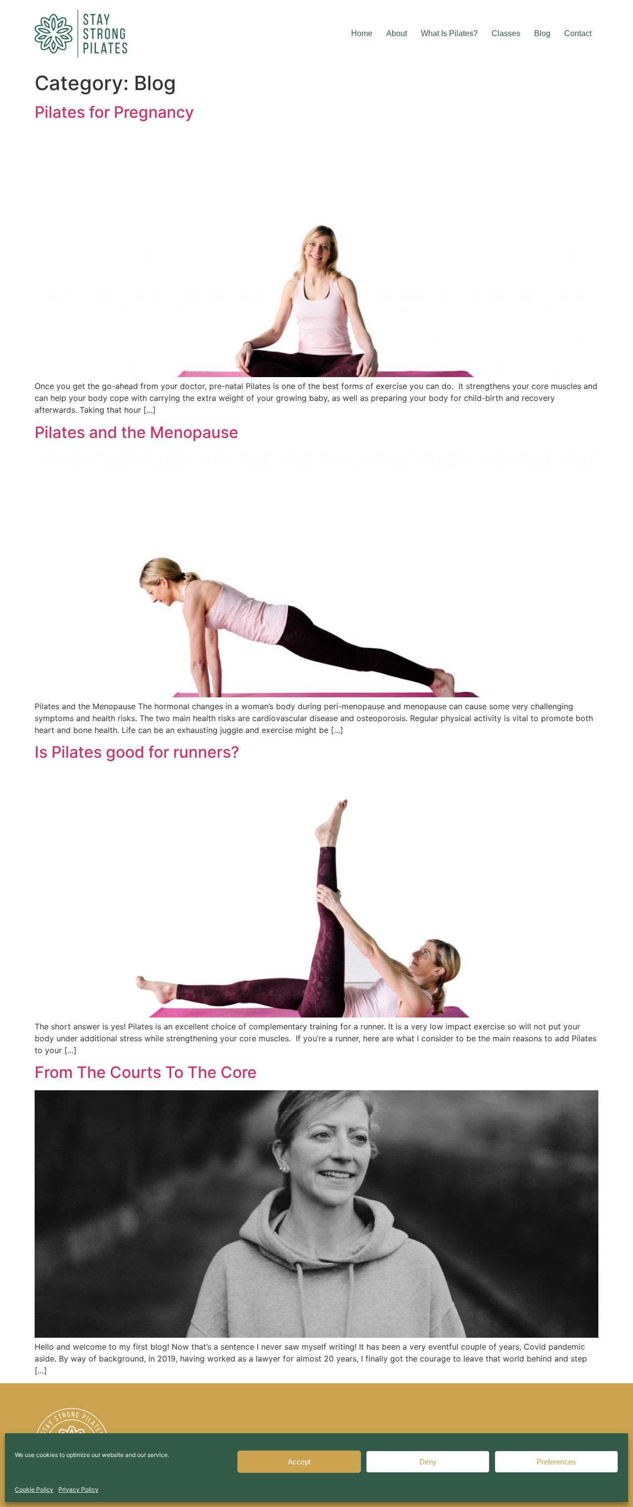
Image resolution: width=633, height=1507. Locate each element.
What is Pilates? (449, 33)
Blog (542, 33)
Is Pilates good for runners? (137, 752)
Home (361, 33)
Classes (506, 33)
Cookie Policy (34, 1489)
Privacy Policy (78, 1489)
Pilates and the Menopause (136, 432)
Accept (299, 1462)
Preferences (556, 1462)
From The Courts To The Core (146, 1072)
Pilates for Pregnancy (114, 112)
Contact (577, 33)
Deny (428, 1462)
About (396, 33)
